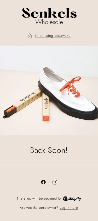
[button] (49, 35)
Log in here (69, 207)
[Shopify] (72, 198)
